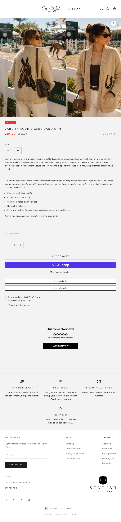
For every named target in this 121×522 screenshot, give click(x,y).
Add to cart (60, 256)
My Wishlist (107, 463)
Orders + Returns (73, 448)
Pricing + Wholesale (75, 453)
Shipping (70, 443)
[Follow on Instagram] (13, 499)
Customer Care (73, 458)
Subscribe (16, 465)
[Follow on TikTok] (29, 499)
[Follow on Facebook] (6, 499)
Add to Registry (60, 288)
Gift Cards (107, 448)
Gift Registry (108, 458)
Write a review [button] (60, 345)
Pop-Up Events (109, 453)
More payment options (60, 272)
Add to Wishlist (60, 281)
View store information (18, 305)
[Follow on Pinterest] (21, 499)
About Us (106, 443)
